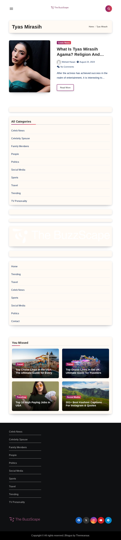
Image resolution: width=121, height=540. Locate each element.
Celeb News (64, 42)
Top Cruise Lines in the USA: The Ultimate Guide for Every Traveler (34, 372)
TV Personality (19, 201)
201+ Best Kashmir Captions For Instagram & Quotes (84, 404)
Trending (16, 193)
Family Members (20, 146)
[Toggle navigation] (11, 8)
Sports (14, 177)
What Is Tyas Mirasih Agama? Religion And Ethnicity (78, 54)
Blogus (68, 535)
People (15, 154)
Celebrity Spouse (20, 138)
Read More (65, 87)
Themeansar (82, 535)
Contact (15, 321)
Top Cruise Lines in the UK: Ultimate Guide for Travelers (83, 371)
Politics (15, 162)
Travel (14, 185)
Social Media (18, 169)
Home (14, 266)
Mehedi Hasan (68, 62)
